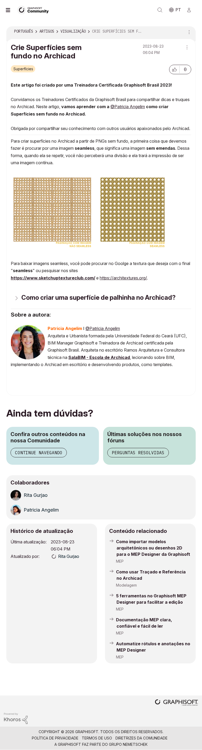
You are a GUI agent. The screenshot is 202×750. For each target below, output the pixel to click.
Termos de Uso (97, 738)
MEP (120, 561)
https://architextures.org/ (123, 278)
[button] (174, 69)
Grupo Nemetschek (128, 744)
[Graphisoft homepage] (176, 703)
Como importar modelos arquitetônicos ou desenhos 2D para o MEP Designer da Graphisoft (153, 548)
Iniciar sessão (191, 10)
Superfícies (23, 69)
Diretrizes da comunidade (141, 738)
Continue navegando (38, 452)
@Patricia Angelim (127, 106)
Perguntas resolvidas (138, 452)
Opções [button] (188, 31)
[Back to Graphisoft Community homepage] (34, 9)
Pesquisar (160, 10)
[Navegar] (10, 10)
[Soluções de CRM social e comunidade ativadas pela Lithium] (16, 718)
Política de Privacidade (55, 738)
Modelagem (126, 585)
